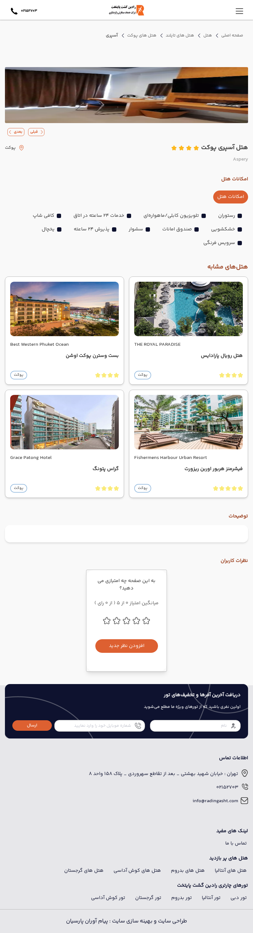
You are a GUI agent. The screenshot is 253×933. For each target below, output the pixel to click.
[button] (32, 725)
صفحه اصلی (232, 35)
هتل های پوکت (141, 35)
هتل (207, 35)
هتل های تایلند (180, 35)
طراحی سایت (172, 921)
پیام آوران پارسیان (87, 921)
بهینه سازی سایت (131, 921)
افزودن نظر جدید (126, 646)
